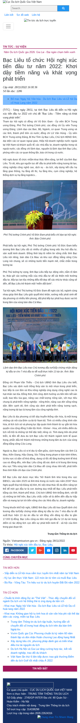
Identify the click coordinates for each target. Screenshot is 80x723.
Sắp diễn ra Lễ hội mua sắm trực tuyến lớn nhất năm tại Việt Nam (41, 573)
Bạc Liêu (47, 544)
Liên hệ (36, 14)
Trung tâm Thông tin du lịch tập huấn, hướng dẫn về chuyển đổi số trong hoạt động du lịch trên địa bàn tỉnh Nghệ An (41, 625)
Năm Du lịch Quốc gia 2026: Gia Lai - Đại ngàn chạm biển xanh (39, 52)
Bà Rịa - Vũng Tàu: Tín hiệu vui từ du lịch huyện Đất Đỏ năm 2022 (41, 582)
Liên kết (8, 14)
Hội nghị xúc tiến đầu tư (27, 544)
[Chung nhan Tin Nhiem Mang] (55, 717)
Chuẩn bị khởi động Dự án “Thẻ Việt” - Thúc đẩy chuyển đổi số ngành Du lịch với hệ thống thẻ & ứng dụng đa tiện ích (39, 600)
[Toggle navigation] (8, 26)
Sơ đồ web (23, 14)
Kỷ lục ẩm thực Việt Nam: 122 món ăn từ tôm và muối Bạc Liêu (40, 577)
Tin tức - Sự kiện (14, 46)
